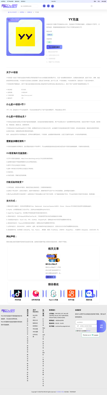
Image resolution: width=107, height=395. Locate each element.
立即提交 (101, 326)
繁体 (95, 1)
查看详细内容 (50, 277)
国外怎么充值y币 (51, 264)
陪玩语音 (27, 331)
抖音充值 (18, 300)
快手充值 (71, 300)
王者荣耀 (43, 371)
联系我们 (23, 1)
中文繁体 (58, 392)
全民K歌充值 (36, 300)
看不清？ (88, 331)
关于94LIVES (10, 1)
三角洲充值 (43, 361)
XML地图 (104, 1)
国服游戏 (27, 349)
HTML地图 (35, 335)
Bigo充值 (44, 330)
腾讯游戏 (27, 358)
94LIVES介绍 (35, 316)
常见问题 (35, 329)
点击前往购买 (55, 47)
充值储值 (27, 340)
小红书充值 (43, 381)
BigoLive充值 (53, 300)
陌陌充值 (89, 300)
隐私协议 (17, 1)
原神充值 (43, 345)
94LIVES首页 (13, 12)
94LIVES (53, 1)
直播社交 (29, 12)
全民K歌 (44, 352)
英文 (99, 1)
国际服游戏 (27, 376)
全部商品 (3, 1)
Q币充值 (44, 337)
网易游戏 (27, 366)
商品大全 (35, 320)
